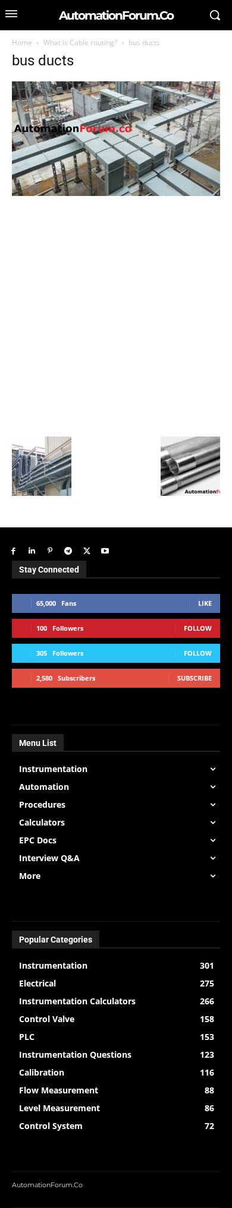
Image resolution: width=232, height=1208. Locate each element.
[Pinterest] (50, 551)
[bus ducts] (116, 193)
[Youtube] (105, 551)
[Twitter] (86, 551)
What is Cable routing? (80, 42)
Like (205, 603)
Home (22, 42)
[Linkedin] (32, 551)
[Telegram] (68, 551)
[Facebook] (13, 551)
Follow (198, 628)
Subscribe (194, 677)
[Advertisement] (116, 315)
